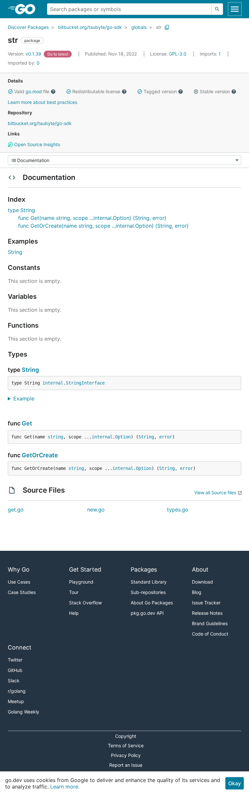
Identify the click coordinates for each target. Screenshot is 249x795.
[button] (10, 91)
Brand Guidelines (210, 623)
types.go (177, 509)
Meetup (16, 701)
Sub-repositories (148, 592)
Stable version (214, 91)
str (158, 27)
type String (21, 210)
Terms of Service (126, 745)
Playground (81, 582)
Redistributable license (96, 91)
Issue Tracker (206, 602)
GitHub (15, 670)
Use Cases (19, 582)
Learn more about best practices (42, 102)
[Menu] (124, 160)
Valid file (32, 91)
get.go (16, 509)
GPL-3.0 (177, 54)
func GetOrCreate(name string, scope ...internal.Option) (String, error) (103, 225)
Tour (73, 592)
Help (74, 613)
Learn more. (64, 786)
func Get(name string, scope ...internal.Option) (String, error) (92, 218)
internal (52, 382)
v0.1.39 (25, 54)
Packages (144, 569)
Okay (234, 783)
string (55, 436)
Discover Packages (28, 27)
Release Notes (207, 613)
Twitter (15, 659)
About (200, 569)
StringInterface (85, 382)
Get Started (85, 569)
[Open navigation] (234, 9)
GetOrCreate (40, 455)
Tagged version (160, 91)
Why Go (19, 569)
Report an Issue (125, 765)
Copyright (125, 736)
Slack (13, 680)
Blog (196, 592)
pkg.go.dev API (147, 613)
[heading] (27, 9)
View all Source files (215, 492)
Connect (19, 647)
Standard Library (149, 582)
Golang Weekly (23, 711)
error (165, 436)
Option (123, 436)
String (15, 252)
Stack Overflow (85, 602)
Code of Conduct (210, 634)
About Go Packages (152, 602)
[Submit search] (217, 9)
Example (26, 398)
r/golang (17, 691)
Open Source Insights (36, 144)
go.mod (34, 91)
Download (202, 582)
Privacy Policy (126, 755)
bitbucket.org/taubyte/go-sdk (90, 27)
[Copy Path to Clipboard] (167, 27)
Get (27, 423)
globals (139, 27)
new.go (96, 509)
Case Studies (22, 592)
